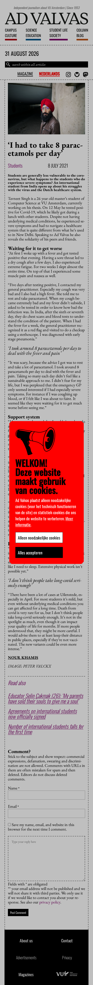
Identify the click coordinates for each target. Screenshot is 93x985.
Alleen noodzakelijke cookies (39, 538)
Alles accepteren (30, 553)
